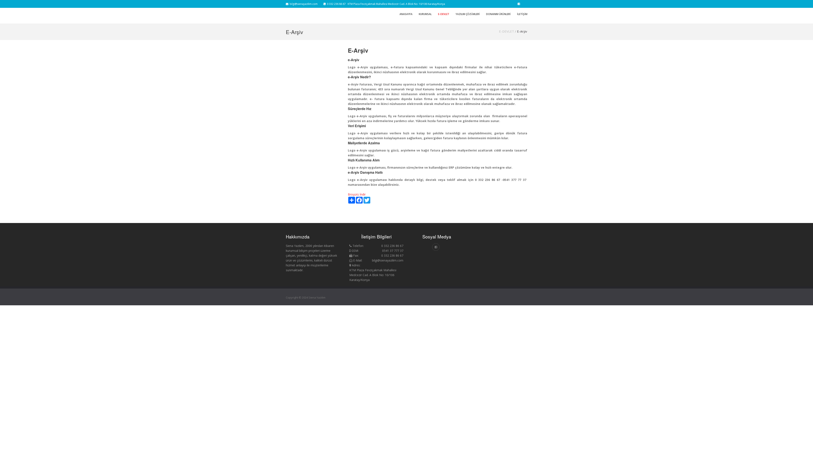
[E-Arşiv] (497, 239)
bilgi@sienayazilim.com (303, 4)
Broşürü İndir (357, 194)
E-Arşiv (522, 31)
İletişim (522, 14)
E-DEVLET (506, 31)
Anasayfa (406, 14)
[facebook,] (519, 3)
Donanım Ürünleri (498, 14)
